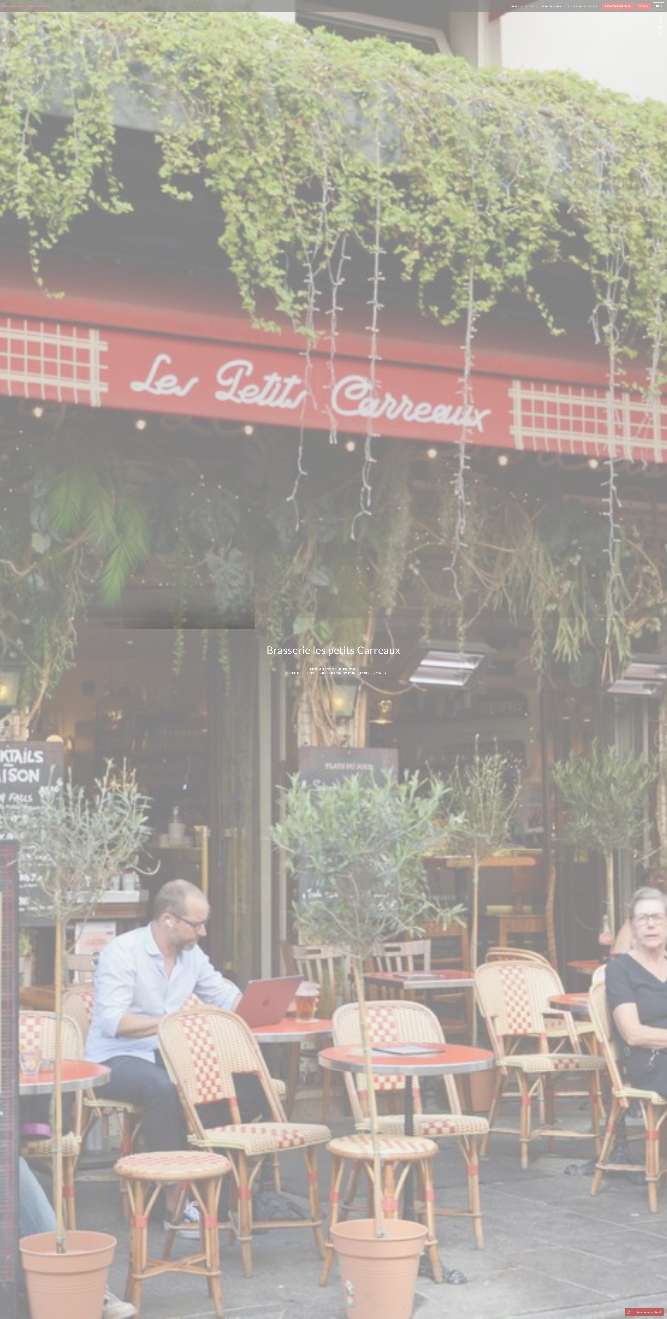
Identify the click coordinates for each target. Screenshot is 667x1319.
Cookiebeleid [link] (334, 675)
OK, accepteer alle (312, 662)
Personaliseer (359, 662)
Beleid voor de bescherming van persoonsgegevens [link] (335, 670)
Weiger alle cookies (337, 662)
